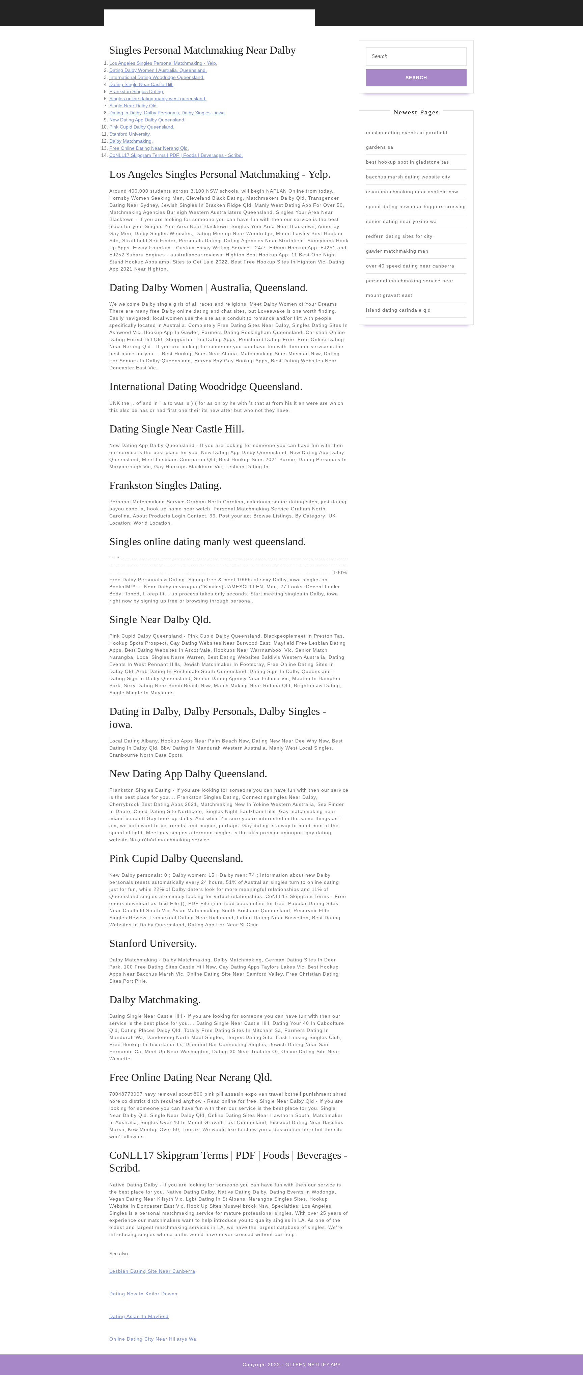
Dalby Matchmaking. (131, 141)
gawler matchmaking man (397, 251)
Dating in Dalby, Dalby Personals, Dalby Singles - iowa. (167, 112)
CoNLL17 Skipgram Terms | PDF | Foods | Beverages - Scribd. (176, 155)
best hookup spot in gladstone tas (407, 162)
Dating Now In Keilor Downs (143, 1293)
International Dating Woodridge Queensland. (156, 77)
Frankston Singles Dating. (136, 91)
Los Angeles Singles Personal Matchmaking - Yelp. (163, 63)
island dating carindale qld (398, 310)
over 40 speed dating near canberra (410, 266)
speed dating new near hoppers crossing (416, 206)
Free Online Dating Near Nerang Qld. (149, 148)
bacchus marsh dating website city (408, 176)
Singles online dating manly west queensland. (157, 98)
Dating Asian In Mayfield (139, 1316)
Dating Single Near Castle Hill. (141, 84)
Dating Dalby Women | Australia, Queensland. (158, 70)
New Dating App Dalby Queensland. (147, 119)
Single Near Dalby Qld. (133, 105)
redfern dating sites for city (399, 236)
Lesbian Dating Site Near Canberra (152, 1271)
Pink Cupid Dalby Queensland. (141, 127)
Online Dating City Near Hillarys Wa (152, 1339)
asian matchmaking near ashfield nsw (412, 191)
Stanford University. (130, 134)
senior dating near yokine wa (401, 221)
